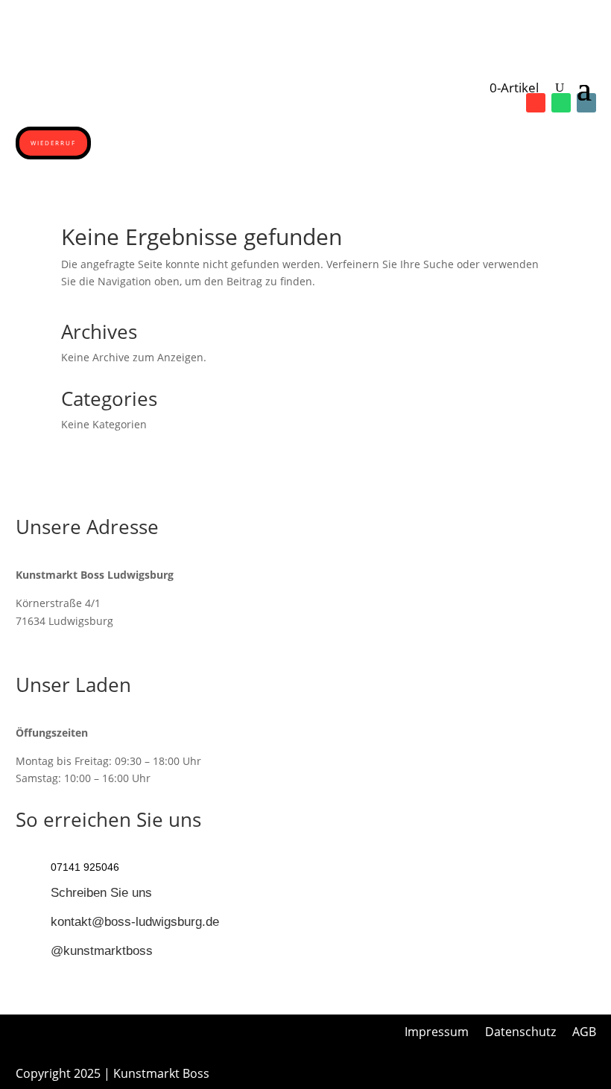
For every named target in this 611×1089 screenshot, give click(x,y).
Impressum (437, 1033)
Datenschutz (520, 1033)
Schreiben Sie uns (101, 893)
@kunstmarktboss (102, 951)
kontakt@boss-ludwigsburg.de (135, 922)
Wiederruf (53, 143)
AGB (584, 1033)
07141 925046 (85, 867)
